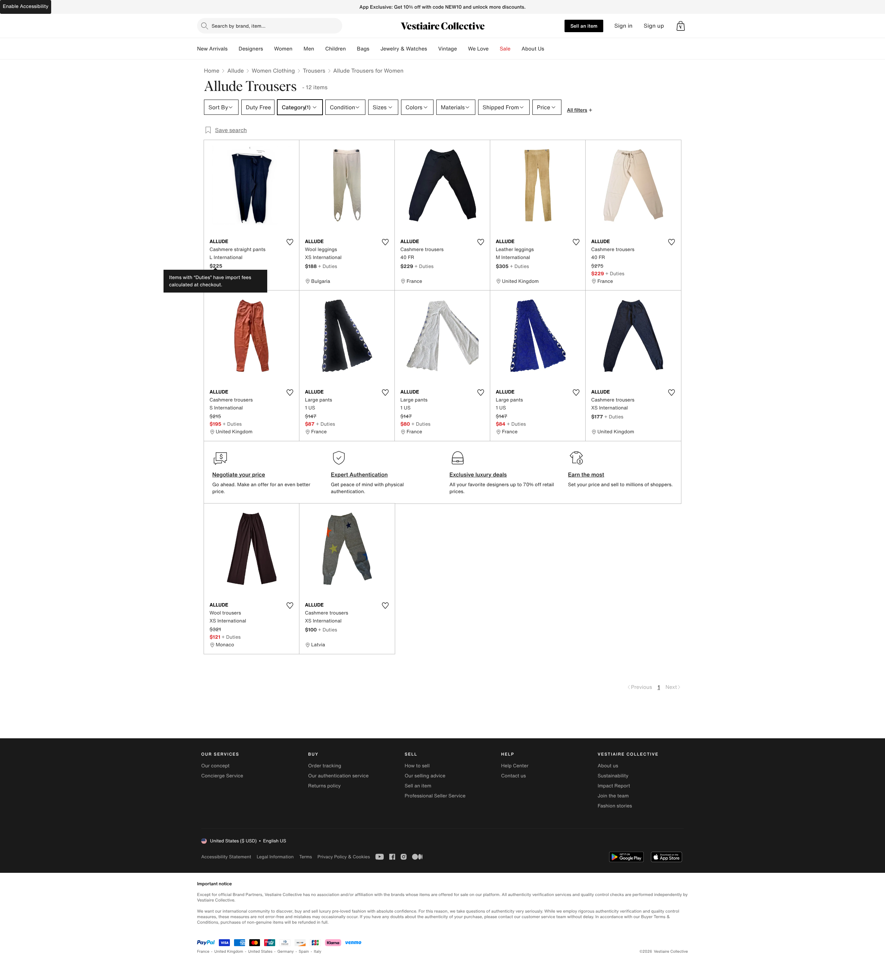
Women (283, 49)
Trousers (314, 70)
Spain (304, 951)
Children (335, 49)
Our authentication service (338, 775)
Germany (285, 951)
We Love (478, 49)
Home (211, 70)
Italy (318, 951)
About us (608, 765)
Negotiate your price (238, 474)
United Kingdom (228, 951)
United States (260, 951)
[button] (681, 26)
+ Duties (327, 266)
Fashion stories (615, 806)
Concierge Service (222, 775)
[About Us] (549, 49)
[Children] (351, 49)
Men (309, 49)
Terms (305, 856)
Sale (505, 49)
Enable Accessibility (25, 6)
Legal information (275, 856)
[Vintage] (462, 49)
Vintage (447, 49)
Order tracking (324, 765)
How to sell (416, 765)
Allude (235, 70)
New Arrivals (212, 49)
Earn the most (586, 474)
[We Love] (494, 49)
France (203, 951)
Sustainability (613, 775)
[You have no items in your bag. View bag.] (681, 26)
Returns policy (324, 785)
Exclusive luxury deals (478, 474)
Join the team (613, 796)
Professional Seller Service (434, 796)
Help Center (515, 765)
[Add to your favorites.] (290, 242)
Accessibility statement (226, 856)
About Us (533, 49)
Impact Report (614, 785)
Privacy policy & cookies (343, 856)
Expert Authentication (359, 474)
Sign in (623, 25)
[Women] (298, 49)
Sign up (654, 25)
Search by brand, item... (239, 25)
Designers (251, 49)
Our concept (215, 765)
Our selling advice (424, 775)
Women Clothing (273, 70)
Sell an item (583, 25)
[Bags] (375, 49)
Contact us (513, 775)
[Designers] (268, 49)
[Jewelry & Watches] (432, 49)
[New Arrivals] (233, 49)
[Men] (320, 49)
